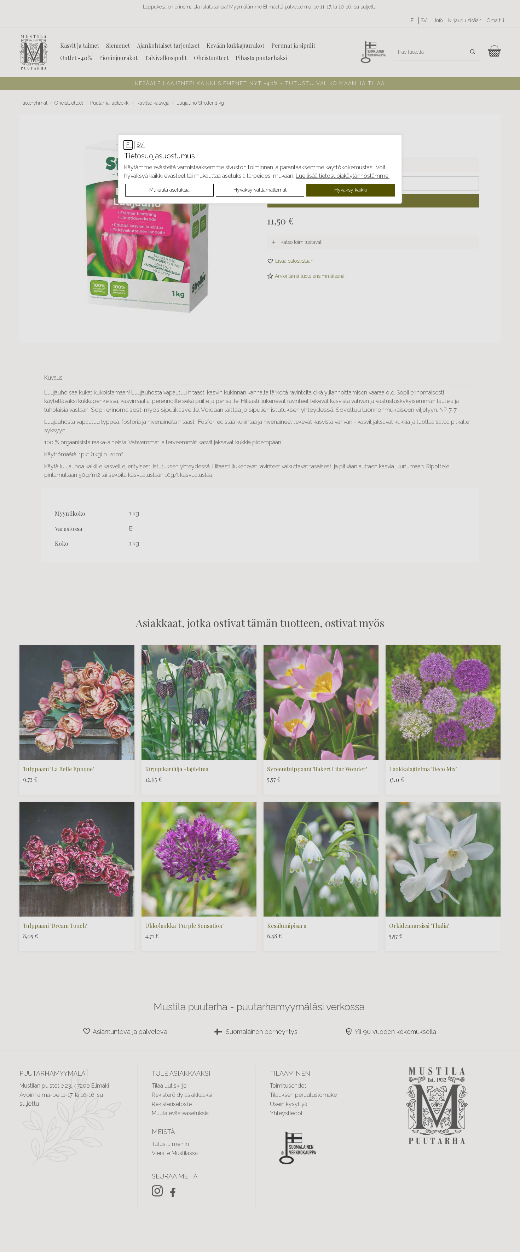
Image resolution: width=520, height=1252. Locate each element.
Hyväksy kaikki (350, 190)
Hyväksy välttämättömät (260, 190)
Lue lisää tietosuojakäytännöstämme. (342, 175)
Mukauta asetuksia (169, 190)
